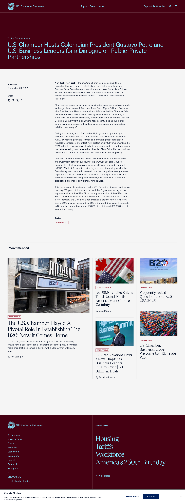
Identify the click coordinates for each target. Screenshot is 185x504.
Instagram (13, 468)
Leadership (13, 451)
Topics (84, 6)
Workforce (110, 454)
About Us (12, 447)
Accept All (151, 496)
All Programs (14, 435)
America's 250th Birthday (131, 462)
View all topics (103, 475)
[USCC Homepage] (25, 425)
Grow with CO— (16, 476)
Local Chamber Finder (19, 481)
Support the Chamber (154, 6)
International (22, 38)
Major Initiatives (16, 439)
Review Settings (132, 496)
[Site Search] (170, 6)
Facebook (12, 464)
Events (93, 6)
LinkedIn (12, 460)
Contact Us (13, 455)
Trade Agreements (104, 287)
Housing (107, 438)
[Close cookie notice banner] (181, 496)
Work (101, 6)
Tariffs (104, 446)
